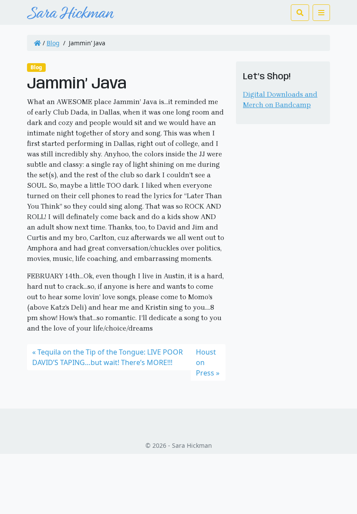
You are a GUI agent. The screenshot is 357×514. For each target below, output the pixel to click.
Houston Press (206, 362)
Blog (53, 43)
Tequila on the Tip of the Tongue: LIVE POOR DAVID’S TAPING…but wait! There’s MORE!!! (107, 357)
